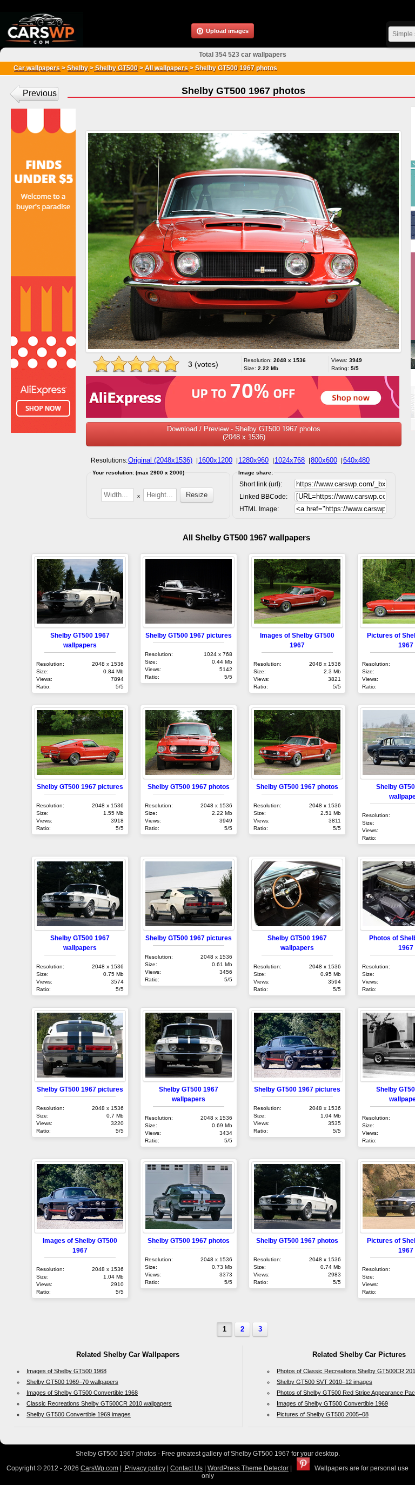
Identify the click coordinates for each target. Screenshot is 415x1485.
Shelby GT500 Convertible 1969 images (78, 1414)
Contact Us (186, 1468)
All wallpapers (166, 68)
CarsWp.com (99, 1468)
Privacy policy (144, 1468)
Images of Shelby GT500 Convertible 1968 (82, 1392)
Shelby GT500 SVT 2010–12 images (324, 1382)
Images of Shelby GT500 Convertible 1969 (332, 1403)
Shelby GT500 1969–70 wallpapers (72, 1382)
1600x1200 (215, 460)
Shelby (77, 68)
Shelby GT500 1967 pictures (188, 635)
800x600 (324, 460)
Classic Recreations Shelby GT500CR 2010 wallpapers (99, 1403)
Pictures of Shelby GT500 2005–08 (323, 1414)
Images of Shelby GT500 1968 (66, 1371)
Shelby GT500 (115, 68)
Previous (40, 93)
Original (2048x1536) (160, 460)
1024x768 (290, 460)
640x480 (356, 460)
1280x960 (253, 460)
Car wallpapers (37, 68)
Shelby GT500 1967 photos (189, 786)
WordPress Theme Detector (248, 1468)
